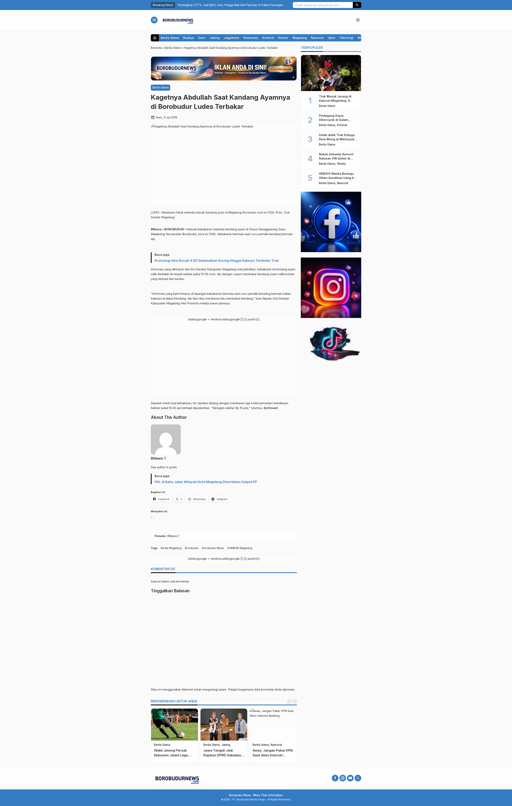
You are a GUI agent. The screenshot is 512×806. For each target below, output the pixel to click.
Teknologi (346, 37)
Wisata (341, 163)
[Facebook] (335, 778)
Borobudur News (213, 548)
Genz (201, 37)
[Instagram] (342, 778)
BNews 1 (158, 458)
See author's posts (164, 467)
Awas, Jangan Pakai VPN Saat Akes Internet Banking (273, 755)
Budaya (188, 37)
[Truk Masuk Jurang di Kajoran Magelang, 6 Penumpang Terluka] (331, 73)
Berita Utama (170, 37)
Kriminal (268, 37)
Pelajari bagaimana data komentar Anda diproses (261, 689)
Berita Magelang (171, 548)
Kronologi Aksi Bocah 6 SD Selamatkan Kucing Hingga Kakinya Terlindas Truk (217, 261)
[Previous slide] (289, 701)
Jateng (215, 37)
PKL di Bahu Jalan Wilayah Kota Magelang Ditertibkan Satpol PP (206, 482)
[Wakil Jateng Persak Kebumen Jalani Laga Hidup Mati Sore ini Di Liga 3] (174, 725)
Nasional (317, 37)
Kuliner (283, 37)
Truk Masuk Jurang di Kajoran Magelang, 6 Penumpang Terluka (335, 100)
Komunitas (250, 37)
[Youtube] (350, 778)
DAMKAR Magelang (239, 548)
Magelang (300, 37)
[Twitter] (358, 778)
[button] (357, 5)
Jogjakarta (231, 37)
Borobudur (192, 548)
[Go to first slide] (294, 701)
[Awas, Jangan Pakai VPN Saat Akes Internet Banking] (273, 725)
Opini (331, 37)
